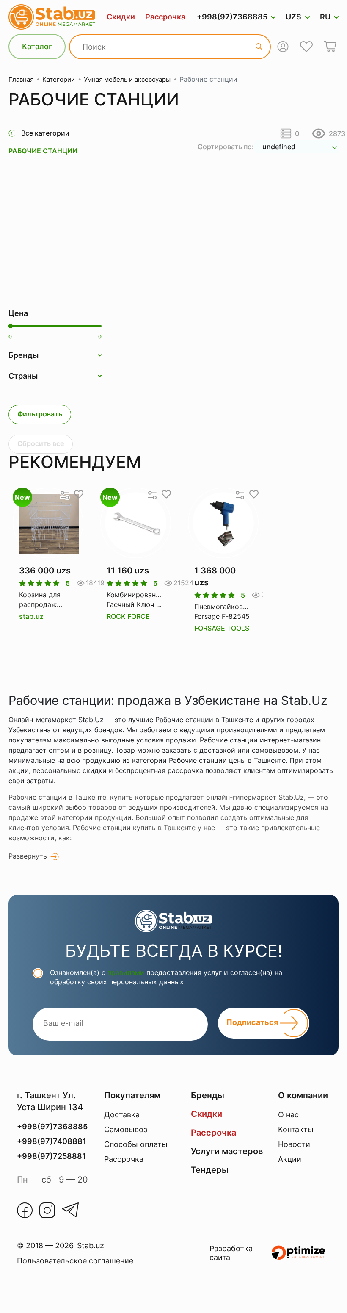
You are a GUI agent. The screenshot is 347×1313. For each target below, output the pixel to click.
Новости (294, 1144)
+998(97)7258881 (51, 1156)
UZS (293, 16)
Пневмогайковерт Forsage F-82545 (223, 611)
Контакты (296, 1129)
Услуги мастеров (227, 1151)
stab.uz (31, 616)
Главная (20, 79)
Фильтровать (39, 414)
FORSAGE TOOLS (221, 628)
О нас (288, 1114)
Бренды (207, 1095)
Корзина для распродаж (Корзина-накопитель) (40, 599)
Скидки (121, 16)
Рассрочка (165, 16)
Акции (289, 1159)
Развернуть (27, 856)
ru (325, 16)
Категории (58, 79)
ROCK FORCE (128, 616)
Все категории (45, 133)
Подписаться (253, 1022)
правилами (125, 972)
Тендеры (210, 1170)
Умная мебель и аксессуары (127, 79)
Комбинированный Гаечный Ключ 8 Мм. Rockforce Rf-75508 (136, 599)
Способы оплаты (136, 1144)
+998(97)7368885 (232, 16)
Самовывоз (125, 1129)
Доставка (122, 1114)
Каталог (37, 46)
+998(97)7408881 (51, 1141)
